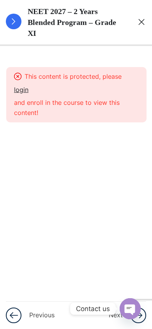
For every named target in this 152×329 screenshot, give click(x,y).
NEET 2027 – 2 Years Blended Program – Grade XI (72, 22)
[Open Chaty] (130, 308)
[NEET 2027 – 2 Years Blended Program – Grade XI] (138, 22)
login (21, 90)
